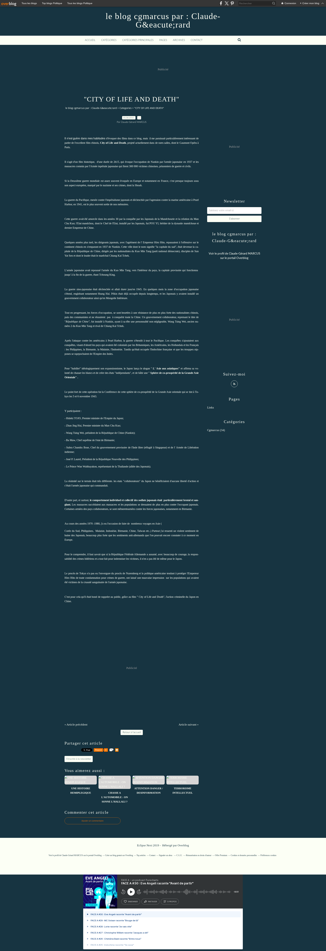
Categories (126, 108)
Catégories (108, 40)
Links (210, 407)
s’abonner (133, 902)
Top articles (141, 855)
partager (152, 902)
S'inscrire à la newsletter (78, 759)
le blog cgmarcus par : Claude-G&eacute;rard (163, 20)
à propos (171, 902)
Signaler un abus (166, 855)
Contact (197, 40)
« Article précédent (76, 724)
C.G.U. (179, 855)
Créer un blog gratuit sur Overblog (119, 855)
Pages (163, 40)
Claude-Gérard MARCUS (244, 253)
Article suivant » (189, 724)
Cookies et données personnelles (244, 855)
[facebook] (221, 3)
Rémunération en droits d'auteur (198, 855)
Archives (179, 40)
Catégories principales (137, 40)
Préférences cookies (268, 855)
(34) (216, 430)
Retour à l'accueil (132, 732)
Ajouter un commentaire (93, 821)
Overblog (183, 845)
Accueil (90, 40)
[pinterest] (232, 3)
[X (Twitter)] (226, 3)
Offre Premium (221, 855)
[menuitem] (90, 40)
